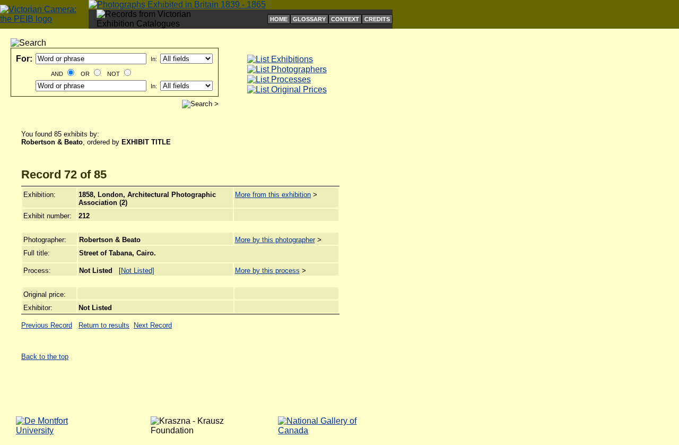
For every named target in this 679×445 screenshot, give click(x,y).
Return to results (104, 325)
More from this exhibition (273, 195)
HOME (279, 19)
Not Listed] (137, 271)
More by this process (267, 271)
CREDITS (377, 19)
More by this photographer (275, 240)
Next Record (153, 325)
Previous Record (46, 325)
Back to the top (44, 357)
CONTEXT (345, 19)
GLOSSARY (309, 19)
